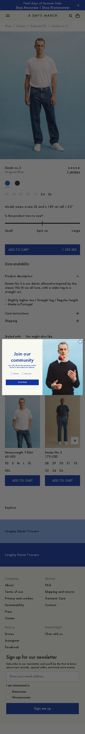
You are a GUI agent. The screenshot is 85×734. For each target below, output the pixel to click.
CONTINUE (22, 382)
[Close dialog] (80, 342)
